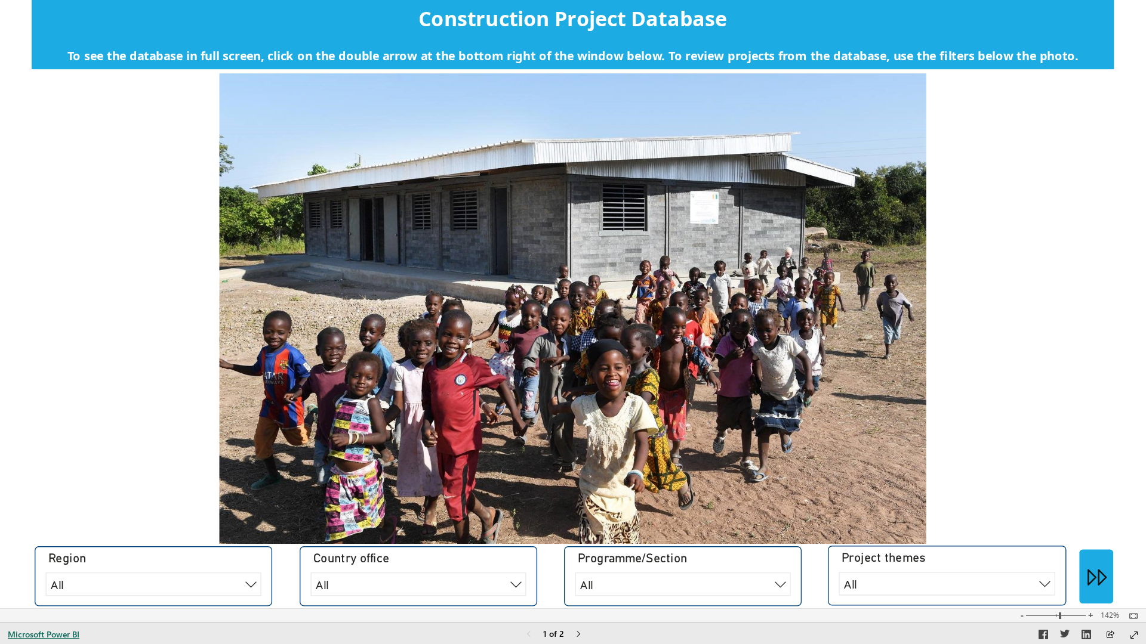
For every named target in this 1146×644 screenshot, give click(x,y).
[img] (573, 308)
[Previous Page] (529, 635)
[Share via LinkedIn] (1086, 636)
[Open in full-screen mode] (1134, 635)
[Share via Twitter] (1065, 636)
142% (1110, 615)
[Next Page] (578, 635)
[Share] (1110, 635)
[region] (573, 304)
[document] (573, 34)
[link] (1096, 577)
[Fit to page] (1130, 616)
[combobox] (947, 584)
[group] (573, 34)
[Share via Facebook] (1043, 636)
